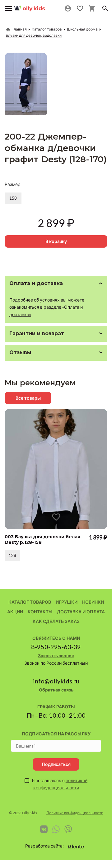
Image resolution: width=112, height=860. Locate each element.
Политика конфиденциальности (74, 812)
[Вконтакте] (44, 829)
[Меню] (8, 8)
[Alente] (76, 847)
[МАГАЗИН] (29, 6)
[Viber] (68, 829)
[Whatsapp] (56, 829)
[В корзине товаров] (92, 8)
